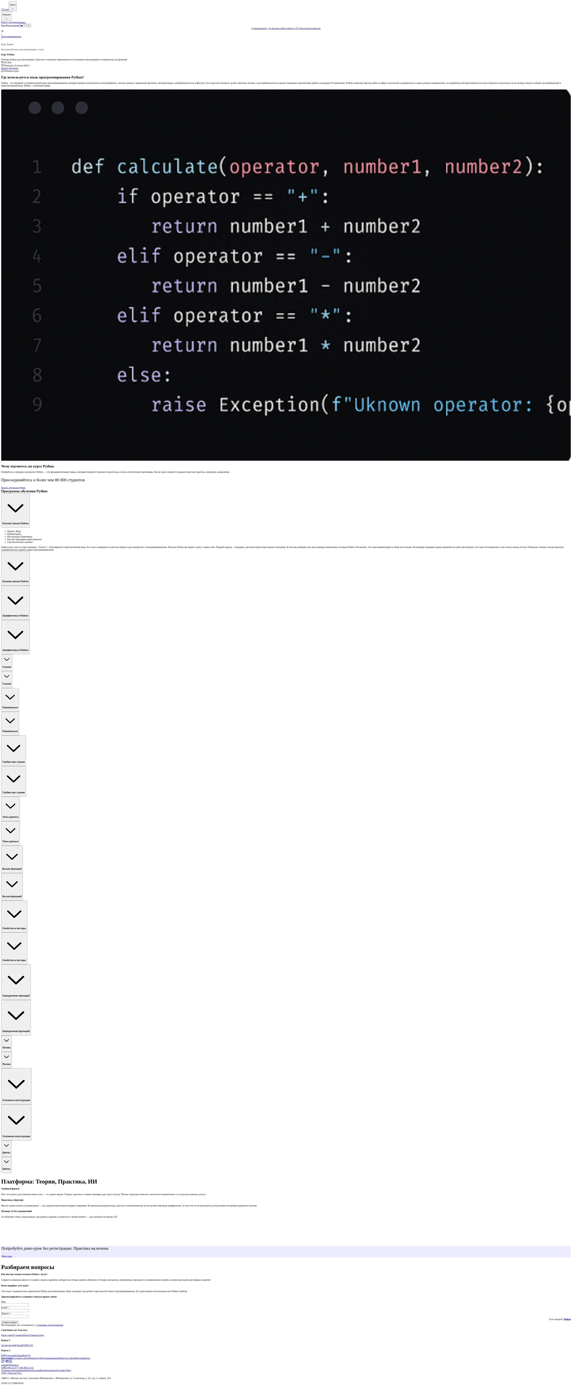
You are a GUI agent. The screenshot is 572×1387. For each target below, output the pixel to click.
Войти (567, 1319)
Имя (3, 1302)
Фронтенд (35, 1358)
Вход (3, 25)
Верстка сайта (67, 1358)
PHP (3, 1355)
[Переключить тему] (29, 25)
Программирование (11, 36)
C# (29, 1355)
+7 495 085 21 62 (25, 1367)
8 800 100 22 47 (9, 1367)
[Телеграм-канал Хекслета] (6, 1362)
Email (4, 1307)
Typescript (10, 1355)
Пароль (5, 1313)
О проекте (18, 1335)
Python (18, 1345)
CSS (31, 1345)
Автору (40, 1335)
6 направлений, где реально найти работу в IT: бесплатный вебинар (286, 28)
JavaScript (10, 1345)
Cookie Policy (64, 1370)
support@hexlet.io (9, 1365)
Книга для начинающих (13, 22)
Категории (7, 1358)
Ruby (25, 1355)
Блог (26, 1335)
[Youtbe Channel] (10, 1362)
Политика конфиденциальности (41, 1370)
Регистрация (12, 25)
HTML (25, 1345)
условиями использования (49, 1325)
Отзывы (32, 1335)
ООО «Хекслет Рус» (11, 1373)
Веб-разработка (82, 1358)
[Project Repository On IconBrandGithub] (3, 1362)
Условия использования (13, 1370)
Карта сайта (7, 1335)
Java (3, 1345)
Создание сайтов (21, 1358)
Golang (18, 1355)
